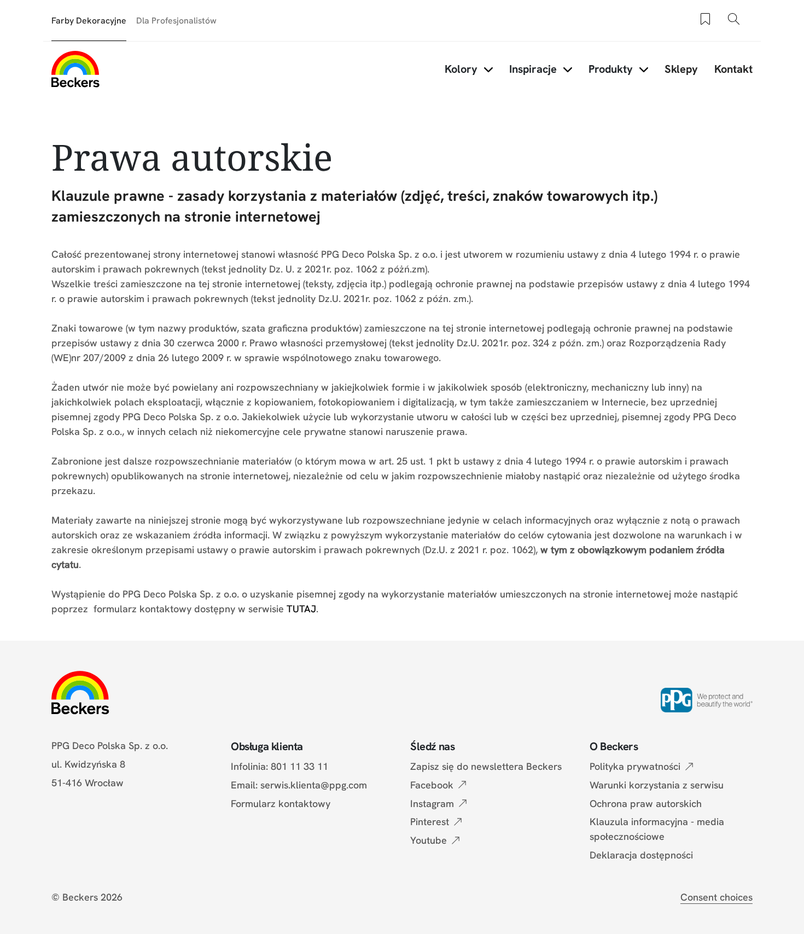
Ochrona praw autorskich (646, 803)
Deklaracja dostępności (641, 855)
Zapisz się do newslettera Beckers (486, 766)
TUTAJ (301, 608)
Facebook (431, 785)
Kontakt (733, 69)
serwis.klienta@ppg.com (313, 785)
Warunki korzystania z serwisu (657, 785)
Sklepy (681, 69)
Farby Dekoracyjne (88, 20)
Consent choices (716, 897)
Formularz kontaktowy (280, 803)
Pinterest (429, 821)
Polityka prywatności (635, 766)
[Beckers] (75, 69)
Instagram (432, 803)
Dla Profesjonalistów (176, 20)
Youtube (428, 840)
